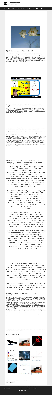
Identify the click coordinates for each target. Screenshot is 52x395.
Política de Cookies (22, 391)
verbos (27, 8)
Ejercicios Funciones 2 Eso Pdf (24, 360)
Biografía (9, 8)
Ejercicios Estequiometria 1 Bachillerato (11, 347)
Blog (33, 8)
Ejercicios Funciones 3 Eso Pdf (36, 360)
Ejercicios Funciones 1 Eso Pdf (12, 360)
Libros (30, 8)
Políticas (41, 8)
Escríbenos (28, 388)
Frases (13, 8)
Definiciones (22, 8)
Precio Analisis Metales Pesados (11, 381)
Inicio (5, 8)
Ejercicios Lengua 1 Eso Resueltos (24, 373)
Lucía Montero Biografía (7, 388)
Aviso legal (20, 388)
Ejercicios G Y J (12, 373)
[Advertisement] (26, 19)
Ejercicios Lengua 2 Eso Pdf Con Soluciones (36, 374)
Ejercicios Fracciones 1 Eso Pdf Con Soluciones (36, 347)
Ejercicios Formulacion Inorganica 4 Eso (24, 347)
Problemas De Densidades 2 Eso (11, 382)
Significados (17, 8)
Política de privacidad (22, 390)
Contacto (37, 8)
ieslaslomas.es (35, 388)
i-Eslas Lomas (14, 3)
